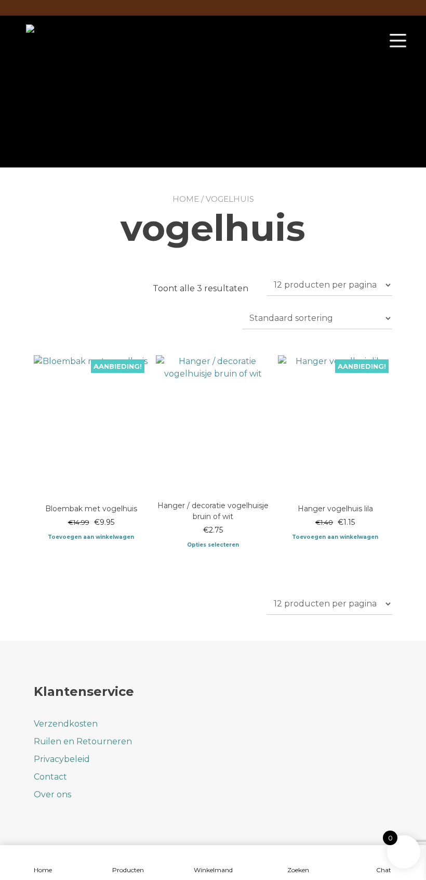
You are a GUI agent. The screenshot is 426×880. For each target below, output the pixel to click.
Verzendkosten (66, 724)
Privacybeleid (62, 759)
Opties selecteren (213, 544)
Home (185, 199)
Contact (50, 777)
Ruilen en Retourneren (83, 741)
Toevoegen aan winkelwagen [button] (91, 537)
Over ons (52, 794)
